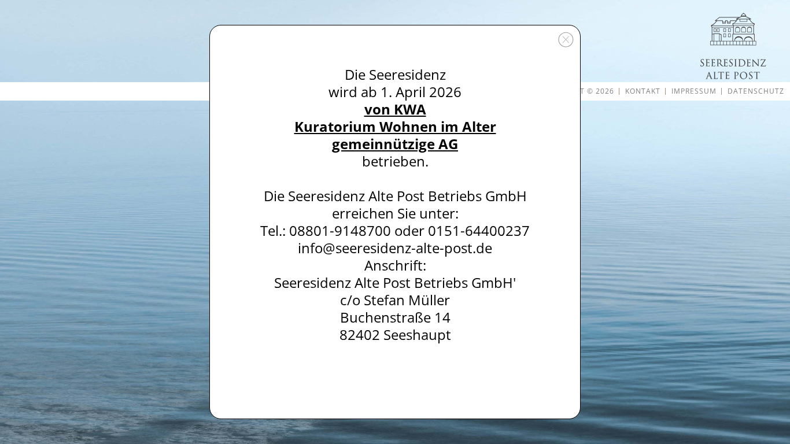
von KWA (395, 109)
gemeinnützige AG (395, 143)
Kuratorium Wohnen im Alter (395, 126)
